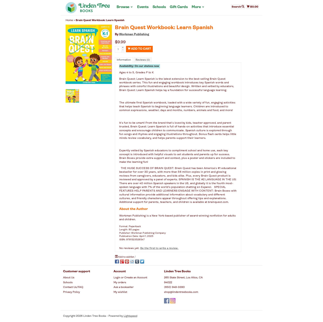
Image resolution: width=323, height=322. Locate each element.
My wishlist (120, 292)
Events (143, 7)
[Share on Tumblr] (137, 261)
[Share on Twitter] (142, 261)
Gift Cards (179, 7)
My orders (120, 282)
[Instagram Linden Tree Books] (172, 300)
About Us (68, 277)
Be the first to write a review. (159, 248)
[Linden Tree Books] (88, 9)
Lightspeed (130, 316)
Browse (125, 7)
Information (124, 60)
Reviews (143, 60)
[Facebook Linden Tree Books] (166, 300)
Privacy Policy (71, 292)
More (198, 7)
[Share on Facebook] (117, 261)
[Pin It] (127, 261)
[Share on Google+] (122, 261)
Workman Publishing (134, 34)
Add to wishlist (126, 257)
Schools (159, 7)
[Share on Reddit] (132, 261)
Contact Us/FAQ (73, 287)
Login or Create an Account (130, 277)
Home (69, 20)
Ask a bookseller (124, 287)
